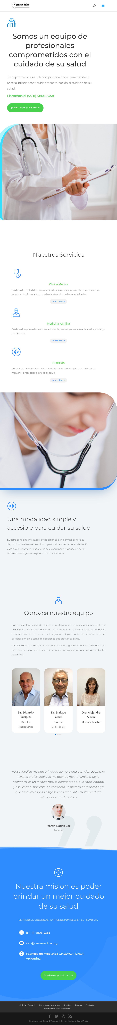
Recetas (67, 1005)
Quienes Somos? (27, 1005)
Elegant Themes (50, 1021)
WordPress (82, 1021)
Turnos (78, 1005)
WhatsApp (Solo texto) (26, 107)
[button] (55, 734)
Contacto (89, 1005)
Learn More (58, 301)
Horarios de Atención (49, 1005)
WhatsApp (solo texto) (60, 975)
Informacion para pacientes (57, 1008)
